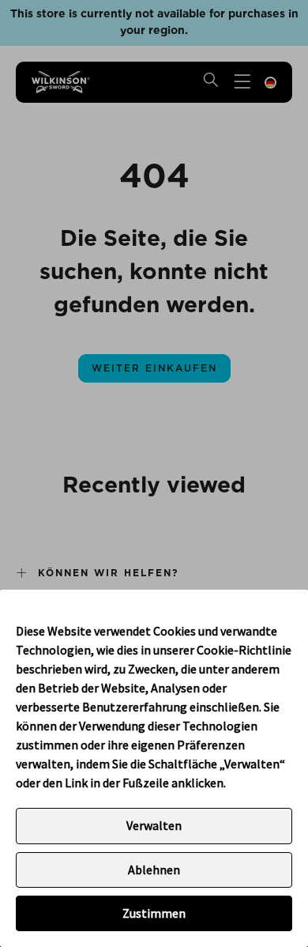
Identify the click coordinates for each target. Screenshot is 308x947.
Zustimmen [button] (154, 913)
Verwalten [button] (154, 825)
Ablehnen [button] (154, 869)
